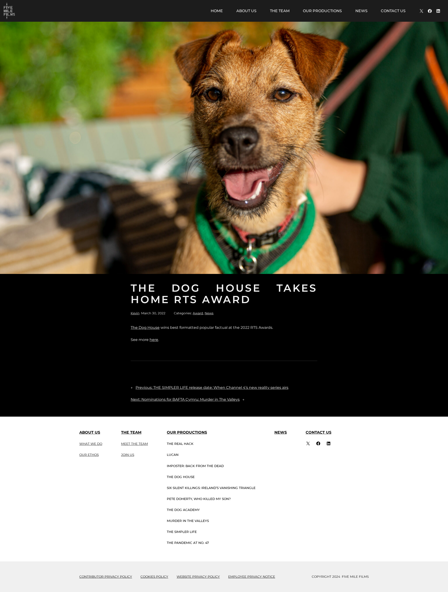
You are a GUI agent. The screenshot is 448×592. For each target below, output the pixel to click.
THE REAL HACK (180, 444)
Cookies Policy (154, 576)
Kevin (135, 313)
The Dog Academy (183, 510)
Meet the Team (134, 444)
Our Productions (187, 432)
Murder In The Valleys (188, 521)
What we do (90, 444)
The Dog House (145, 327)
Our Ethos (89, 455)
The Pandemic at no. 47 (188, 543)
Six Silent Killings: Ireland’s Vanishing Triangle (211, 488)
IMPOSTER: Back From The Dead (195, 466)
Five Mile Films (355, 576)
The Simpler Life (182, 532)
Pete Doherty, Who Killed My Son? (199, 499)
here (154, 339)
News (209, 313)
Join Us (127, 455)
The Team (131, 432)
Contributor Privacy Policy (105, 576)
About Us (89, 432)
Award (198, 313)
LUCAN (172, 455)
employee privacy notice (251, 576)
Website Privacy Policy (198, 576)
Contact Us (318, 432)
